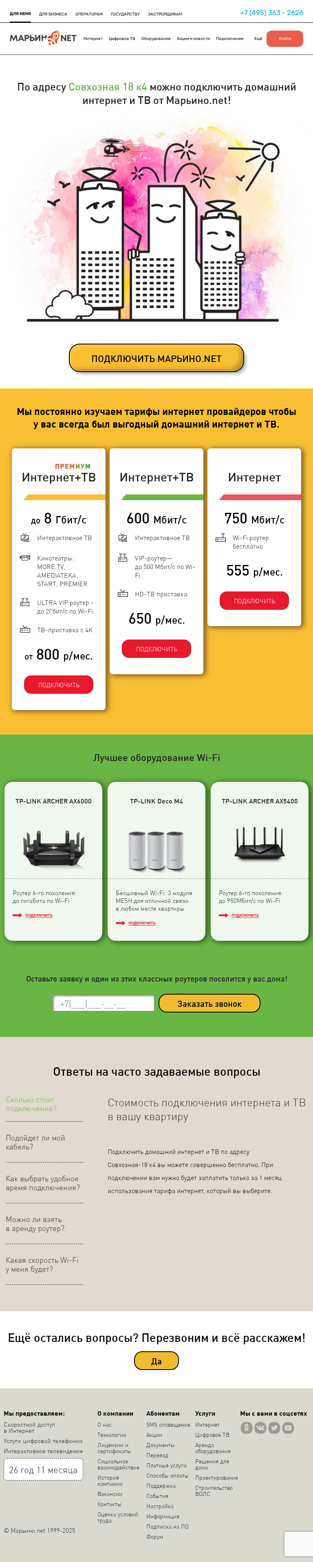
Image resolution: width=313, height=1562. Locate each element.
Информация (162, 1516)
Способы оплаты (167, 1475)
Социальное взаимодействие (118, 1464)
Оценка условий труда (117, 1517)
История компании (110, 1480)
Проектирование (216, 1477)
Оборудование (156, 38)
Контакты (109, 1503)
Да (156, 1360)
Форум (154, 1536)
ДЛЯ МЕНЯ (20, 13)
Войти (285, 39)
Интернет (93, 38)
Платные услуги (166, 1465)
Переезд (157, 1454)
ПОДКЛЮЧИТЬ (58, 685)
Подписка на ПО (167, 1526)
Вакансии (109, 1493)
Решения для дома (212, 1464)
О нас (104, 1424)
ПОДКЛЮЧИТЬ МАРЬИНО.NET (156, 358)
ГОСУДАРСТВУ (125, 14)
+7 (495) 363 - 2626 (271, 13)
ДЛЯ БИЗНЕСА (53, 14)
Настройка (160, 1505)
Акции (154, 1434)
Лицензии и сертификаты (114, 1447)
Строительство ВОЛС (214, 1490)
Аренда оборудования (213, 1447)
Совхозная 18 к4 (107, 86)
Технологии (111, 1434)
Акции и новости (193, 38)
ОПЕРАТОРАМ (89, 14)
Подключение (230, 38)
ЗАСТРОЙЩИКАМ (165, 14)
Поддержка (161, 1485)
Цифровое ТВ (122, 38)
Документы (160, 1444)
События (157, 1495)
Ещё (258, 38)
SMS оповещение (168, 1424)
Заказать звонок (209, 1003)
